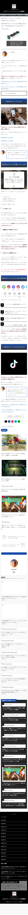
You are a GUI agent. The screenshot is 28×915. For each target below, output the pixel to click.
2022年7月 (3, 856)
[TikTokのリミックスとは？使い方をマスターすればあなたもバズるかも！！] (15, 421)
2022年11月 (4, 846)
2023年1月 (3, 840)
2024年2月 (3, 823)
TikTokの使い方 (10, 426)
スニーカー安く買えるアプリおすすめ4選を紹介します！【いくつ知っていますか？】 (13, 679)
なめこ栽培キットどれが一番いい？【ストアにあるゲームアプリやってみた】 (13, 668)
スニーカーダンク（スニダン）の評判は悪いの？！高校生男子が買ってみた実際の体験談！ (14, 804)
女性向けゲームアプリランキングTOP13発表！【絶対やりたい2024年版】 (13, 750)
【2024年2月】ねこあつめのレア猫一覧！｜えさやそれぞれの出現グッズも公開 (13, 760)
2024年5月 (3, 820)
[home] (9, 54)
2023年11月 (4, 827)
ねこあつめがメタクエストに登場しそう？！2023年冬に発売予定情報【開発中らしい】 (14, 691)
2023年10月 (4, 830)
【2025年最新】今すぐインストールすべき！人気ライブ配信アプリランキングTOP (14, 621)
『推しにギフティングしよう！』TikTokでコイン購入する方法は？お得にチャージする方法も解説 (13, 527)
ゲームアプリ (3, 15)
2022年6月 (3, 859)
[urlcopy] (22, 421)
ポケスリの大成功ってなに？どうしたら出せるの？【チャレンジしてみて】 (14, 877)
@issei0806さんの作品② (7, 140)
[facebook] (9, 421)
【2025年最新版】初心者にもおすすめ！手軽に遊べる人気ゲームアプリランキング (14, 597)
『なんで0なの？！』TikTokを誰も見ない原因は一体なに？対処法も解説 (13, 794)
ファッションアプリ (12, 15)
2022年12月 (4, 843)
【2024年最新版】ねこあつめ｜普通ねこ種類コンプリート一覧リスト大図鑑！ (13, 708)
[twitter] (6, 421)
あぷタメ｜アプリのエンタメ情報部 (14, 11)
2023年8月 (3, 833)
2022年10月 (4, 849)
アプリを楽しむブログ (14, 896)
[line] (19, 421)
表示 (14, 93)
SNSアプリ (20, 15)
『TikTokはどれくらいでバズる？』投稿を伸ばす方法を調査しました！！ (13, 784)
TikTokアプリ (4, 426)
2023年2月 (3, 836)
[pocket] (12, 421)
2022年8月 (3, 853)
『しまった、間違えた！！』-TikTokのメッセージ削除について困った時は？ (14, 729)
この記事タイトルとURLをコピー (14, 416)
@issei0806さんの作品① (7, 137)
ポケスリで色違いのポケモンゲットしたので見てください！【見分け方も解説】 (13, 656)
